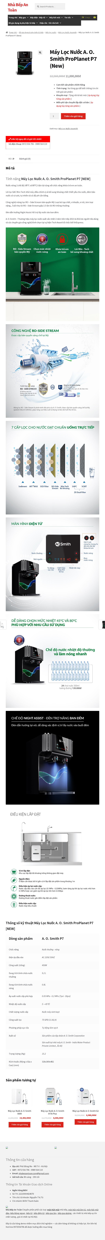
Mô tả (11, 158)
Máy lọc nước (51, 32)
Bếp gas (22, 17)
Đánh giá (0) (24, 158)
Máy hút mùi (54, 17)
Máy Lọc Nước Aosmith (67, 32)
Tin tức (67, 17)
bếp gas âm (51, 1213)
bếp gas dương (65, 1213)
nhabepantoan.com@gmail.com (34, 1173)
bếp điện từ (39, 1213)
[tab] (11, 159)
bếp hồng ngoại (17, 1213)
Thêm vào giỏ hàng (73, 116)
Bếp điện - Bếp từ (37, 17)
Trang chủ (12, 17)
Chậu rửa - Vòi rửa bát (49, 23)
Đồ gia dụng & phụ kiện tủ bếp (22, 23)
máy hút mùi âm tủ (77, 1209)
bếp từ (29, 1213)
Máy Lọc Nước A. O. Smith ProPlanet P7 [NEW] (55, 179)
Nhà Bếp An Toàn (18, 7)
